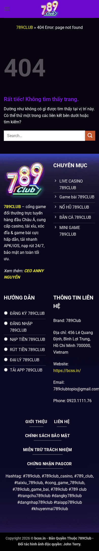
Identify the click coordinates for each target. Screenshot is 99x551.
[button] (7, 9)
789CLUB (24, 27)
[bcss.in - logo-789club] (49, 9)
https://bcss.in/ (67, 370)
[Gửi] (90, 136)
